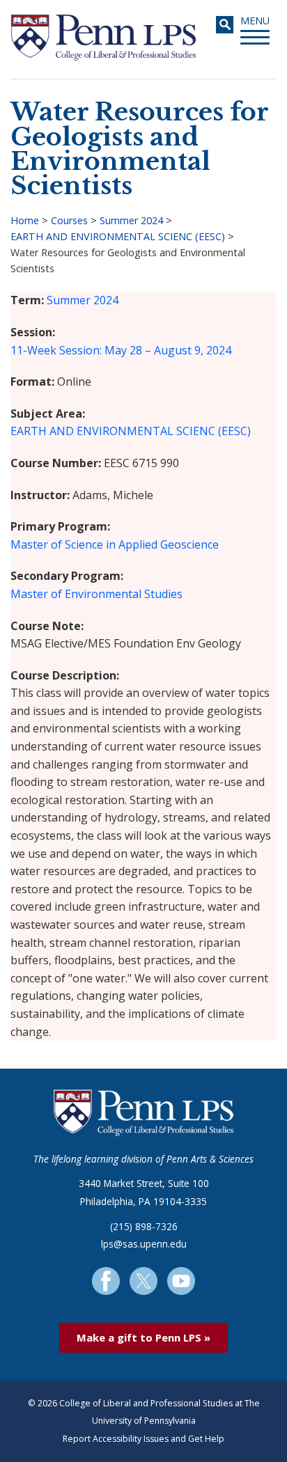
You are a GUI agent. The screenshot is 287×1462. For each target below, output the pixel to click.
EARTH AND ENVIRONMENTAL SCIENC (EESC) (117, 236)
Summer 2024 (131, 220)
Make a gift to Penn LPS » (143, 1337)
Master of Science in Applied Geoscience (114, 544)
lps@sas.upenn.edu (144, 1243)
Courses (69, 220)
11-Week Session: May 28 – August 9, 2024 (120, 350)
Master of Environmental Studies (96, 594)
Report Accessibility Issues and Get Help (143, 1439)
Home (24, 220)
